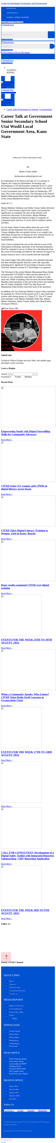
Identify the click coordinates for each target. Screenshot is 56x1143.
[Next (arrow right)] (5, 1142)
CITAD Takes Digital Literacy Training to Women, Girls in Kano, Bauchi (24, 532)
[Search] (35, 374)
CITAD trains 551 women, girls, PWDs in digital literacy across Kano (24, 487)
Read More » (6, 440)
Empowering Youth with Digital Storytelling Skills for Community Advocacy (25, 433)
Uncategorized (45, 109)
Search (4, 374)
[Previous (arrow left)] (2, 1142)
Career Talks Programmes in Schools (22, 109)
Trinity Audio (27, 158)
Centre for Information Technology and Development (24, 3)
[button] (28, 28)
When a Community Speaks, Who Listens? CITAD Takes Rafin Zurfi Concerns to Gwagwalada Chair (25, 697)
